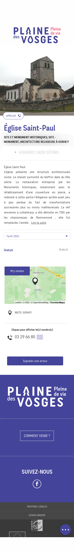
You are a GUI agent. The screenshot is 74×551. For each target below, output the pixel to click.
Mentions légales (37, 506)
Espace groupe (37, 515)
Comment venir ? (37, 436)
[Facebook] (37, 483)
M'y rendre (17, 271)
